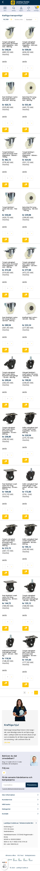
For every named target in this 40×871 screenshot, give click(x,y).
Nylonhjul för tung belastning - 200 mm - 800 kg (29, 98)
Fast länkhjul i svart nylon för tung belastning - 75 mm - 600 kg (10, 486)
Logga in (21, 10)
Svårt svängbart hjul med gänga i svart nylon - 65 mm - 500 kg (30, 486)
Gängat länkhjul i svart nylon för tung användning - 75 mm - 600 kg (30, 375)
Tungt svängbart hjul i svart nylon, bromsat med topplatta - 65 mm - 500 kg (9, 542)
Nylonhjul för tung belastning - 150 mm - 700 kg (30, 208)
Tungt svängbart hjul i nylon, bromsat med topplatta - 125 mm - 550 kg (10, 264)
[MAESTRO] (25, 859)
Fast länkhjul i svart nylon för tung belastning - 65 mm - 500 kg (10, 598)
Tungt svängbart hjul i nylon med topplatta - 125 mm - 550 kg (30, 264)
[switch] (4, 867)
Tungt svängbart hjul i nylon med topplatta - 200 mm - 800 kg (29, 44)
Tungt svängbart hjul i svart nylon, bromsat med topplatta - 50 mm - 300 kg (29, 654)
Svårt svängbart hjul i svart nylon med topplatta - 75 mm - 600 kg (30, 430)
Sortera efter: (19, 19)
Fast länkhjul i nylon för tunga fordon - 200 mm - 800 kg (10, 98)
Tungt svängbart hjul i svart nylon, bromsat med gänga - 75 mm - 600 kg (10, 375)
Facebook (4, 773)
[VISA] (10, 860)
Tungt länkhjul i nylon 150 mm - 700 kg (9, 208)
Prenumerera (32, 785)
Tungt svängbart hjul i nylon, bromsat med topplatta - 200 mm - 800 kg (10, 44)
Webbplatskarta (30, 855)
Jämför (4, 61)
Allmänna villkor (11, 855)
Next (36, 693)
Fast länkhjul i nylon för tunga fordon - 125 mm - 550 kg (10, 319)
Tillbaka (2, 2)
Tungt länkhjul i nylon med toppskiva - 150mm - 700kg (30, 154)
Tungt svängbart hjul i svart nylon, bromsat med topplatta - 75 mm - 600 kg (9, 431)
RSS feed (20, 855)
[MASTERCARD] (15, 859)
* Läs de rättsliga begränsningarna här (13, 789)
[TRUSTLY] (31, 859)
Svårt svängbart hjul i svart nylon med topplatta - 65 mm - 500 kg (30, 541)
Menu (5, 10)
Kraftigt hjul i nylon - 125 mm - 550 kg (30, 318)
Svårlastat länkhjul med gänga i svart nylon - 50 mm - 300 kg (10, 653)
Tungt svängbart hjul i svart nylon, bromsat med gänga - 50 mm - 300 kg (30, 598)
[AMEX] (20, 859)
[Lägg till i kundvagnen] (5, 74)
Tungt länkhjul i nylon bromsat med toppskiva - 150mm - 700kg (10, 154)
